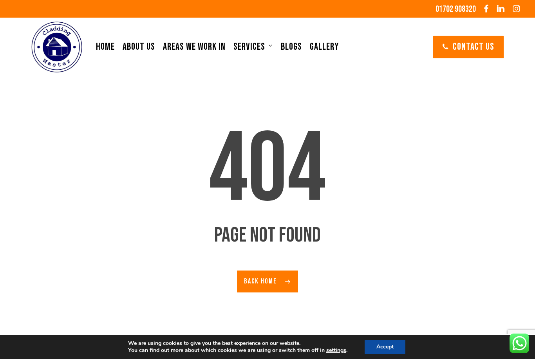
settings (336, 350)
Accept (385, 346)
